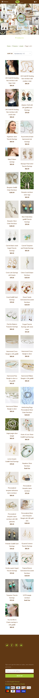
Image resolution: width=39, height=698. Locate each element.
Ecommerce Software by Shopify (15, 684)
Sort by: (10, 53)
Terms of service (11, 656)
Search (8, 651)
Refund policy (10, 660)
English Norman (15, 681)
